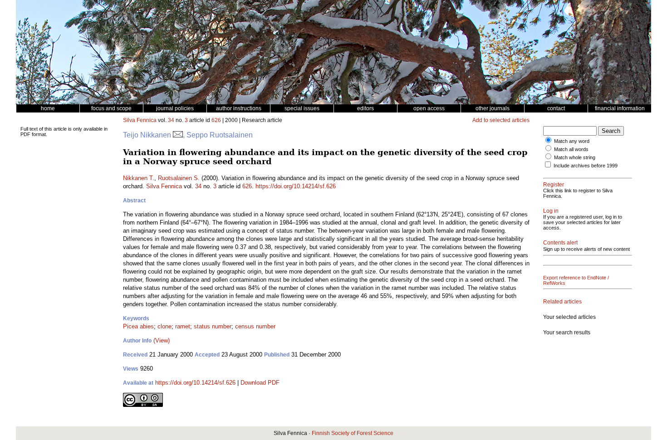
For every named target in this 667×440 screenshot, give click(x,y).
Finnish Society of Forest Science (352, 433)
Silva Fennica (140, 120)
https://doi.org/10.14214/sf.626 (295, 186)
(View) (161, 340)
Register (553, 184)
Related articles (562, 301)
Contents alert (560, 243)
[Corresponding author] (178, 135)
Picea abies (138, 326)
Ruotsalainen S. (179, 178)
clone (164, 326)
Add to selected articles (501, 120)
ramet (182, 326)
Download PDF (260, 382)
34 (171, 120)
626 (216, 120)
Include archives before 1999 (586, 165)
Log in (551, 211)
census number (255, 326)
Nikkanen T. (138, 178)
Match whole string (574, 157)
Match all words (571, 149)
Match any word (571, 141)
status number (212, 326)
